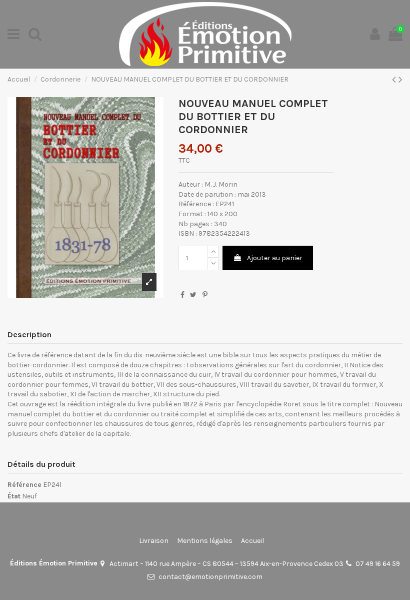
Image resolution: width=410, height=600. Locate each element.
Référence (25, 484)
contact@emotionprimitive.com (210, 576)
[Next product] (400, 80)
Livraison (153, 540)
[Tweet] (193, 295)
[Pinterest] (205, 295)
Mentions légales (204, 540)
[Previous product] (395, 80)
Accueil (252, 540)
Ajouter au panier (274, 258)
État (14, 496)
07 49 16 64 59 (378, 563)
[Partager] (182, 295)
